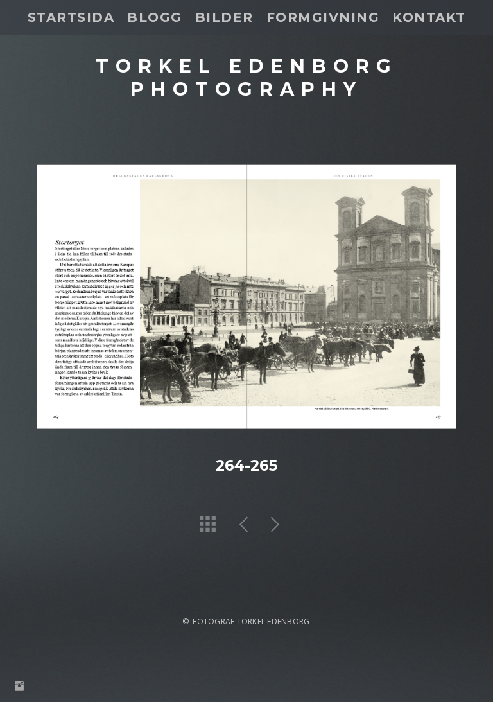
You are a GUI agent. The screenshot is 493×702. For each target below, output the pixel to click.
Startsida (71, 17)
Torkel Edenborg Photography (247, 77)
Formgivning (323, 17)
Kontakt (429, 17)
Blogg (154, 17)
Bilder (224, 17)
